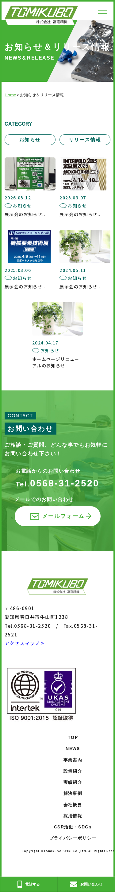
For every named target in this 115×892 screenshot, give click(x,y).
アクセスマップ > (24, 643)
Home (10, 95)
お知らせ (30, 139)
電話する (32, 884)
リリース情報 (85, 139)
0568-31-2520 (57, 483)
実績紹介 (72, 782)
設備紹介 (72, 771)
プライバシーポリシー (73, 838)
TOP (73, 737)
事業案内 (72, 759)
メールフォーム (63, 516)
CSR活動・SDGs (73, 826)
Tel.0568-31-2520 (28, 626)
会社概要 (72, 804)
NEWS (73, 748)
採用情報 (72, 815)
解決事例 (72, 793)
